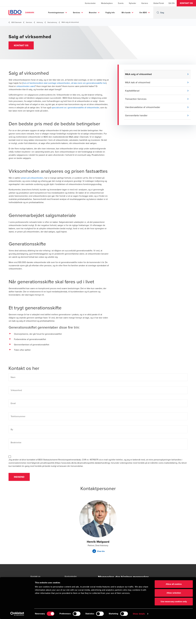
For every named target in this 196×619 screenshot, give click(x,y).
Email (13, 403)
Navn (13, 377)
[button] (186, 3)
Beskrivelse (16, 442)
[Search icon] (158, 12)
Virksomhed (16, 390)
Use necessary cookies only (174, 601)
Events (121, 3)
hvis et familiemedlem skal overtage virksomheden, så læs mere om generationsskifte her (64, 83)
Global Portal (158, 3)
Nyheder (132, 3)
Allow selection (174, 593)
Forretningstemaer (56, 12)
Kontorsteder (90, 3)
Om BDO (143, 12)
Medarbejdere (107, 3)
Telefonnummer (18, 416)
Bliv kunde (126, 12)
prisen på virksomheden (32, 177)
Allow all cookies (174, 584)
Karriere (144, 3)
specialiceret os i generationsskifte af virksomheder (75, 107)
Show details (139, 614)
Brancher (93, 12)
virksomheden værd (25, 86)
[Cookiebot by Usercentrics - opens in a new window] (17, 614)
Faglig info (110, 12)
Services (76, 12)
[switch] (76, 614)
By (12, 429)
